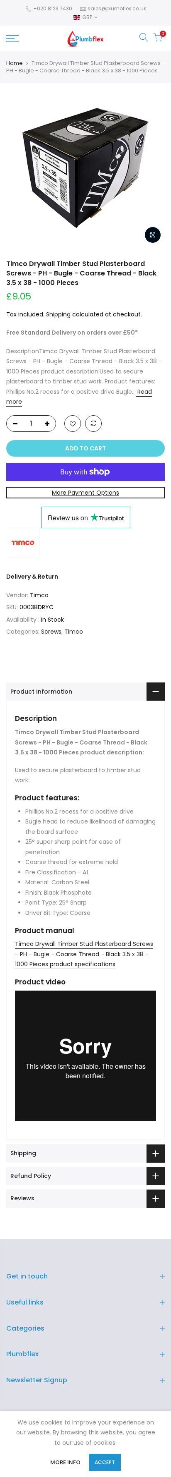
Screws (51, 631)
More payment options (85, 492)
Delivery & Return (32, 576)
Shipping (58, 314)
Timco (39, 595)
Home (14, 63)
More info (65, 1462)
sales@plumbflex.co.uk (117, 8)
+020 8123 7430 (52, 8)
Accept (105, 1462)
